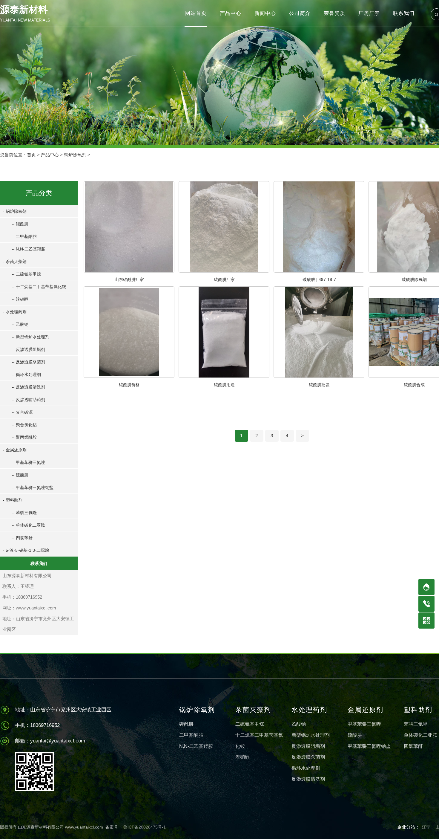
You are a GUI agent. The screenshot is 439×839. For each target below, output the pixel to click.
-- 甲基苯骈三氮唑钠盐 (32, 487)
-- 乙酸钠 (20, 324)
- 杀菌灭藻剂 (15, 261)
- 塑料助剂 (12, 500)
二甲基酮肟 (191, 735)
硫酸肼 (355, 735)
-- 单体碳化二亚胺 (28, 525)
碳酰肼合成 (414, 384)
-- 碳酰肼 (20, 223)
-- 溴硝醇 (20, 299)
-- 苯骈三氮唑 (24, 512)
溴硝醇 (242, 756)
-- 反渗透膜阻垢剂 (28, 349)
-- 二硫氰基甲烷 (26, 274)
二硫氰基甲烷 (249, 724)
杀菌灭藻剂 (253, 709)
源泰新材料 (25, 13)
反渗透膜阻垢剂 (308, 746)
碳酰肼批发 (319, 384)
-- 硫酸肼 (20, 475)
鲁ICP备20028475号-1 (144, 827)
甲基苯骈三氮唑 (364, 724)
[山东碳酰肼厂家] (129, 270)
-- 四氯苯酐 (22, 537)
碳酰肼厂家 (224, 279)
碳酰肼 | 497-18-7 (319, 279)
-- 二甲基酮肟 (24, 236)
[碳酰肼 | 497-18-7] (319, 270)
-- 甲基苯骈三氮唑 (28, 462)
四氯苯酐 (413, 746)
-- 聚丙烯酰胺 (24, 437)
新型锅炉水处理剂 (310, 735)
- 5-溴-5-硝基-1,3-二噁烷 (26, 550)
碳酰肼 (186, 724)
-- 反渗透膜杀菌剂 (28, 362)
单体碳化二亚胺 (420, 735)
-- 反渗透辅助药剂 (28, 399)
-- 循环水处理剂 (26, 374)
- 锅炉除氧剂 (15, 211)
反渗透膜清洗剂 (308, 779)
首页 (31, 154)
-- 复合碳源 (22, 412)
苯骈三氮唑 (416, 724)
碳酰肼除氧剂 (414, 279)
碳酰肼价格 (129, 384)
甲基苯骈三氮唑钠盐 (369, 746)
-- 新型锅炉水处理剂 (30, 336)
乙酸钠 (298, 724)
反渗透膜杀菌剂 (308, 756)
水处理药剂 (309, 709)
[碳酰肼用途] (224, 375)
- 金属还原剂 (15, 449)
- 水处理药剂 (15, 311)
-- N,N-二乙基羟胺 (28, 249)
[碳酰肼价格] (129, 375)
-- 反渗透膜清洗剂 (28, 387)
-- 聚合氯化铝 (24, 424)
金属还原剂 (365, 709)
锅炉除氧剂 (75, 154)
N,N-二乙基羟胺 (196, 746)
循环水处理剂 (305, 768)
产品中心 (50, 154)
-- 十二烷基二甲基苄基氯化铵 (39, 286)
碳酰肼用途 (224, 384)
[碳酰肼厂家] (224, 270)
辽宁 (426, 827)
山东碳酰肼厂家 (129, 279)
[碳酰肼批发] (319, 375)
